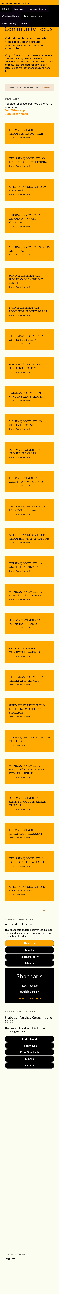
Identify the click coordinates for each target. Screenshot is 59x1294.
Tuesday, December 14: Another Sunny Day (25, 565)
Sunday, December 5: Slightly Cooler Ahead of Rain (27, 801)
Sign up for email (16, 113)
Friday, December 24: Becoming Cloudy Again (28, 309)
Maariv (29, 963)
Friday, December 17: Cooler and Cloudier (26, 480)
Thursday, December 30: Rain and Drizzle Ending (28, 160)
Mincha (29, 950)
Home (5, 8)
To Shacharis (29, 1045)
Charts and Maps (10, 16)
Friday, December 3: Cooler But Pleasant (26, 831)
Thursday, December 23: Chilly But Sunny (27, 338)
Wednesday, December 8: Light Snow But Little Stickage (27, 708)
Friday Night (29, 1038)
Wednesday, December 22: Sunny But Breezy (27, 366)
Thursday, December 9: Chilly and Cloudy (26, 678)
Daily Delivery (9, 23)
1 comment (20, 745)
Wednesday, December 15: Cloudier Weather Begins (29, 536)
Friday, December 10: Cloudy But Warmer (24, 650)
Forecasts (19, 8)
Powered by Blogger (31, 1276)
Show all (47, 87)
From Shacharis (29, 1052)
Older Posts (48, 910)
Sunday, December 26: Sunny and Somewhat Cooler (26, 279)
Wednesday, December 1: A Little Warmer (28, 888)
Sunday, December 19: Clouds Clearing (25, 451)
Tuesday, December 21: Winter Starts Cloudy (26, 394)
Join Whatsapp (15, 110)
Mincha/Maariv (29, 956)
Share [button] (11, 138)
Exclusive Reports (37, 8)
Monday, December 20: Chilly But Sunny (25, 423)
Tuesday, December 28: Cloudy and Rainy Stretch (25, 218)
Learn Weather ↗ (33, 16)
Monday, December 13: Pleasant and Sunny (25, 593)
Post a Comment (23, 138)
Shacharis (29, 943)
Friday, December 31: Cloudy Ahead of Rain (26, 131)
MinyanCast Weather (15, 3)
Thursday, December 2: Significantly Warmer (26, 860)
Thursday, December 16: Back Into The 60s (27, 508)
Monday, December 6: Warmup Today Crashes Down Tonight (27, 769)
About (24, 23)
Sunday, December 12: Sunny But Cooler (25, 622)
